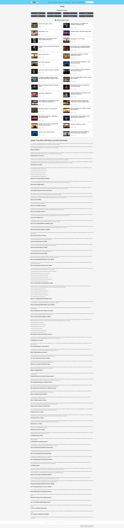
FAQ (50, 522)
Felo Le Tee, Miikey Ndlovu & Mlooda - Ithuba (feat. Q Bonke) (81, 78)
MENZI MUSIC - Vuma (43, 31)
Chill (70, 13)
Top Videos (50, 2)
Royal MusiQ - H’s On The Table (78, 38)
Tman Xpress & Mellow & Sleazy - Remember (49, 69)
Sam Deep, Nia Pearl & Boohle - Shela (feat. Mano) (48, 85)
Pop (86, 16)
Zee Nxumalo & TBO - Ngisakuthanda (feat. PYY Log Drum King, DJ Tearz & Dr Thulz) (80, 47)
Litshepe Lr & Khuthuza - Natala (78, 124)
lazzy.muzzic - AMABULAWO (45, 93)
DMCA (63, 522)
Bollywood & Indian (70, 16)
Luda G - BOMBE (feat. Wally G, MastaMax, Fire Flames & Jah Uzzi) (80, 70)
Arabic (54, 16)
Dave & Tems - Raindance (44, 62)
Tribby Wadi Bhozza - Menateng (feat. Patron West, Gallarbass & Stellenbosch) (49, 101)
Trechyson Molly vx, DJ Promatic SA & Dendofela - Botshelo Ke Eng (79, 24)
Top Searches (55, 2)
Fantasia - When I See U (44, 54)
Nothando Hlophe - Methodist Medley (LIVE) (81, 31)
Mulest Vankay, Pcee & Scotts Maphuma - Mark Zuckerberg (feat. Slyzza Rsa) (80, 132)
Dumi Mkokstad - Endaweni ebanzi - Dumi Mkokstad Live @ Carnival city (80, 117)
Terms (67, 522)
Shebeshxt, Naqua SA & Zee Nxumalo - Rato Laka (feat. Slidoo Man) (81, 93)
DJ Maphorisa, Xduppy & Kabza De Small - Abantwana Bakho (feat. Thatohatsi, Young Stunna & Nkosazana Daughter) (48, 78)
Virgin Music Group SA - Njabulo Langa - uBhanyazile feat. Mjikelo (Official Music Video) (80, 101)
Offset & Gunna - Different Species (47, 132)
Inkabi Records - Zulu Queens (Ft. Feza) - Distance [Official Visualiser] (48, 39)
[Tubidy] (34, 2)
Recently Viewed (61, 2)
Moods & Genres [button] (67, 2)
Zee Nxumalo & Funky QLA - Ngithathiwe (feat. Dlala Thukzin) (80, 85)
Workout (38, 16)
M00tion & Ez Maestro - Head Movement (48, 108)
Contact (70, 522)
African (38, 13)
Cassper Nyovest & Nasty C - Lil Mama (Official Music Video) (79, 54)
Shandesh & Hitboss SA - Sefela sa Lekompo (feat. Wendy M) (81, 109)
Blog (79, 2)
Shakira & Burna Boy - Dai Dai (45, 23)
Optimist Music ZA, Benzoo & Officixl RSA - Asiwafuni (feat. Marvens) (49, 124)
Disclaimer (58, 522)
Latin (54, 13)
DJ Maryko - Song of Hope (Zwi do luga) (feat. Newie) (49, 47)
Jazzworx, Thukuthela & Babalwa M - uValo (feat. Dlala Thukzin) (80, 62)
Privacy (54, 522)
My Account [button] (74, 2)
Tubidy (32, 143)
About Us (46, 522)
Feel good (86, 13)
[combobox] (89, 2)
